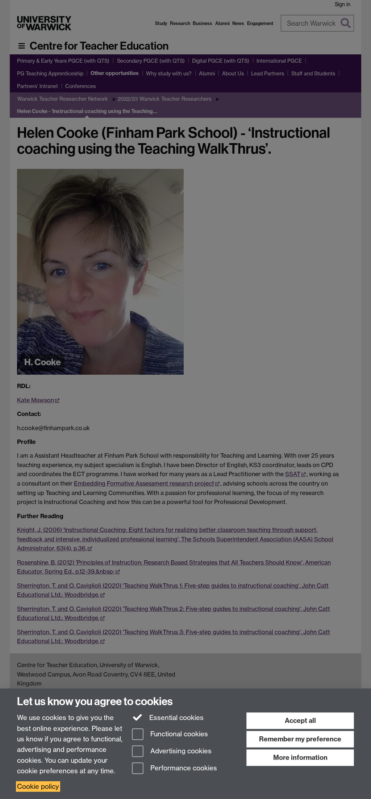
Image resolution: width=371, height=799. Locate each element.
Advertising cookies (180, 751)
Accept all (300, 720)
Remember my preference (300, 739)
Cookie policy (38, 786)
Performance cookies (183, 768)
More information (300, 757)
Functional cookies (178, 734)
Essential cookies (175, 717)
